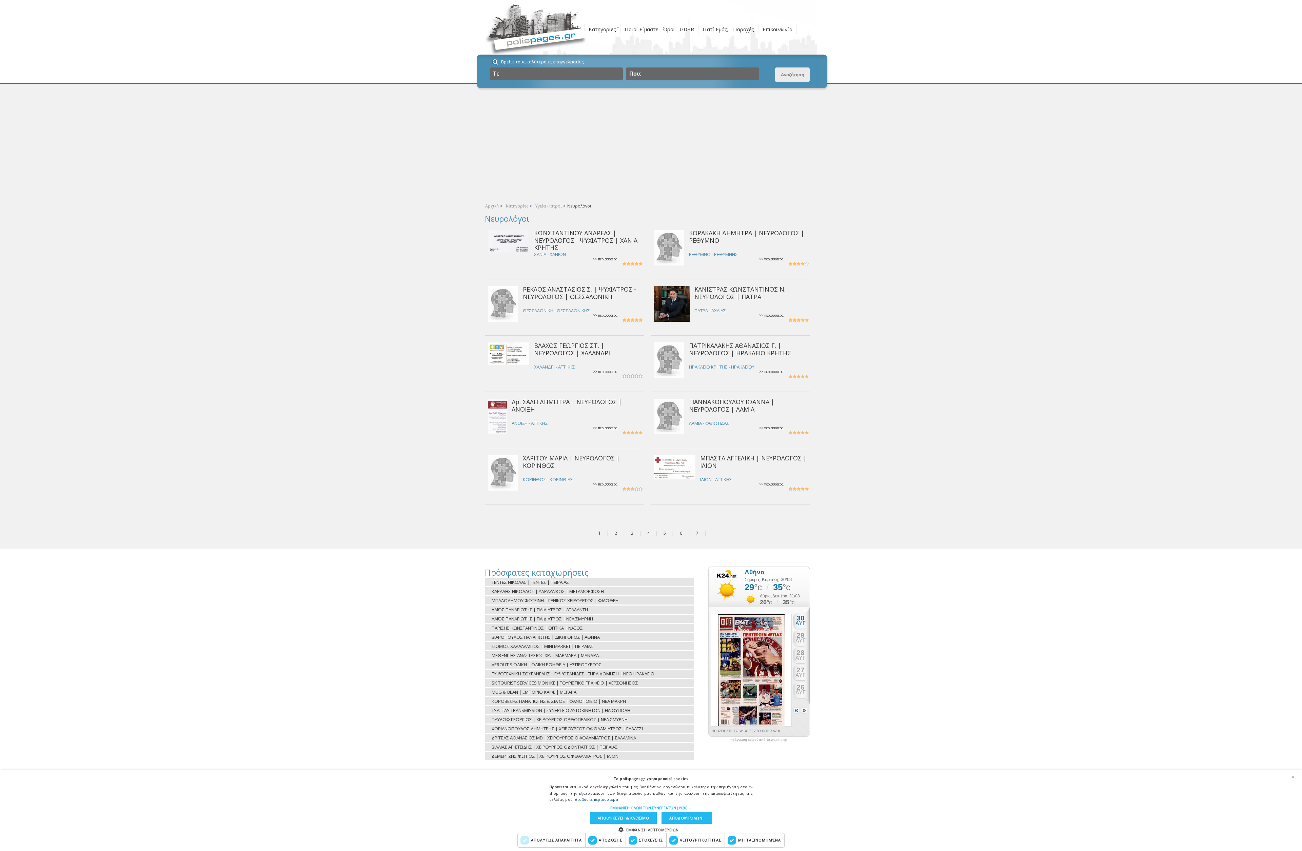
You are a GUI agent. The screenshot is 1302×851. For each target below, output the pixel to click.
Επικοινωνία (777, 29)
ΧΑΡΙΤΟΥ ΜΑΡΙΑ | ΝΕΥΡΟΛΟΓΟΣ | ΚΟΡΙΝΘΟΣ (571, 461)
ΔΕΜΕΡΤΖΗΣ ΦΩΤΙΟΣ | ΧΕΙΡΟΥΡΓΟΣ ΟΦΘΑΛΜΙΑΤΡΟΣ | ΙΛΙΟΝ (555, 756)
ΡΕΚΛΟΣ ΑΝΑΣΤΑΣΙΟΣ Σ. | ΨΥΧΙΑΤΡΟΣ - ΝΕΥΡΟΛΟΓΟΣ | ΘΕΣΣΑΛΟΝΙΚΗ (579, 292)
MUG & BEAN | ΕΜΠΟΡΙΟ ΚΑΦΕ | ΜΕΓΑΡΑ (534, 692)
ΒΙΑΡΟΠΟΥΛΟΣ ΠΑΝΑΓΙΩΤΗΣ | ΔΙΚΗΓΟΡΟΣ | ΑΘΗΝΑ (546, 637)
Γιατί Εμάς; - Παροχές (728, 29)
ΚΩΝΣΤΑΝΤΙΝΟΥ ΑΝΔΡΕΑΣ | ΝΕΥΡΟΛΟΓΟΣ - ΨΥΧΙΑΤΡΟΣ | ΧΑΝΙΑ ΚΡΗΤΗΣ (585, 240)
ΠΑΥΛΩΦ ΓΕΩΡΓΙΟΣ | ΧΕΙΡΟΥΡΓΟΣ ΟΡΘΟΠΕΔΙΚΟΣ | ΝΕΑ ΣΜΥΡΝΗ (560, 719)
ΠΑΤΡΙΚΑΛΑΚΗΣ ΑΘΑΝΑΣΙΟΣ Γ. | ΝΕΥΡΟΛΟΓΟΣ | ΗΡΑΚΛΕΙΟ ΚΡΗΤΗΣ (740, 349)
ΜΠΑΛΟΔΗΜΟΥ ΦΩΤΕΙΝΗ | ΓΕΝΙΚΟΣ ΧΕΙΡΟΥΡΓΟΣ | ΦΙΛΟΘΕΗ (555, 600)
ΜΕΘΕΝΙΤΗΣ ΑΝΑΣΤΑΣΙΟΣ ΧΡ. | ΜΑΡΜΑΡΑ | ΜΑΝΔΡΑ (545, 655)
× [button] (1293, 777)
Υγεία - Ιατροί (548, 206)
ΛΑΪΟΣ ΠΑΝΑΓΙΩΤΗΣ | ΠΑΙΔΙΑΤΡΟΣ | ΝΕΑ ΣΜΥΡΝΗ (542, 619)
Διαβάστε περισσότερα (596, 799)
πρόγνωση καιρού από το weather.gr (758, 739)
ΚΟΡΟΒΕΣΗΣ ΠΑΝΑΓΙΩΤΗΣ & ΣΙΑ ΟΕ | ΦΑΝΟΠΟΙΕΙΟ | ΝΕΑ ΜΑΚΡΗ (559, 701)
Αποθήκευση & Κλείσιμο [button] (623, 817)
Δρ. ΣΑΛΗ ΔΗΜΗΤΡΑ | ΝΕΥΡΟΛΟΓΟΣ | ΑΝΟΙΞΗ (567, 405)
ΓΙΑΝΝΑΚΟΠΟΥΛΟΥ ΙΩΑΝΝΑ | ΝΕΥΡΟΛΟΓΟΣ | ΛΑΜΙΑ (731, 405)
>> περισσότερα (605, 259)
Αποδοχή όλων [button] (685, 817)
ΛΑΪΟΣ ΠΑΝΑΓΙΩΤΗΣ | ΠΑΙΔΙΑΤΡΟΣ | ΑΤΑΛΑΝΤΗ (540, 610)
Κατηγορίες (602, 29)
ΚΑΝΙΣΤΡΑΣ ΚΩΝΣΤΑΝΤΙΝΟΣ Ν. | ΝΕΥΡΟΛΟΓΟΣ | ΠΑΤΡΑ (742, 292)
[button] (651, 807)
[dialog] (651, 810)
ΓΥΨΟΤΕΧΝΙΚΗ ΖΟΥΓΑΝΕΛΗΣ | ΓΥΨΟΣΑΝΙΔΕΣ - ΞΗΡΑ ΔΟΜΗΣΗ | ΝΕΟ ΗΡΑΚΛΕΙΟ (573, 674)
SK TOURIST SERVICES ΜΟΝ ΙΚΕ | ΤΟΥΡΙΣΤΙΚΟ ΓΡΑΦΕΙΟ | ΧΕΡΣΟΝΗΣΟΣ (565, 683)
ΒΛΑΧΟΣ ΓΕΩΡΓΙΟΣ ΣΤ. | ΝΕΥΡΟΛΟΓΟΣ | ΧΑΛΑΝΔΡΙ (572, 349)
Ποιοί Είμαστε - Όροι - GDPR (659, 29)
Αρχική (492, 206)
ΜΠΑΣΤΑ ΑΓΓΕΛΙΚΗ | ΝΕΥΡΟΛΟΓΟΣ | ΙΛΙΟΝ (753, 461)
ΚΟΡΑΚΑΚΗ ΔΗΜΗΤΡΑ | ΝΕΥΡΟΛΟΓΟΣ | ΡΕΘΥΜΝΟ (746, 236)
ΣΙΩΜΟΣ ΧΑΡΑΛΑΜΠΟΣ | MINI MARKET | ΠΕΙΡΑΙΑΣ (542, 646)
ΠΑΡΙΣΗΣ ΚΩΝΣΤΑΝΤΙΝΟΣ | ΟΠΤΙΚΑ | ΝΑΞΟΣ (537, 628)
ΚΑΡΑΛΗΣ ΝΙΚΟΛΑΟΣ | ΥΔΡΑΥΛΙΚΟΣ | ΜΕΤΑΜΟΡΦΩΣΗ (548, 591)
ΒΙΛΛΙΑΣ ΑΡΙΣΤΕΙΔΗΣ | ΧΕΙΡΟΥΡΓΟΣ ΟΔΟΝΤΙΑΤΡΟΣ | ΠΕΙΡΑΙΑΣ (555, 747)
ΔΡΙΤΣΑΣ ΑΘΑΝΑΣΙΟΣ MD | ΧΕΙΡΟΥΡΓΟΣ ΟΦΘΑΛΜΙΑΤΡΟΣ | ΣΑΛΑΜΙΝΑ (564, 738)
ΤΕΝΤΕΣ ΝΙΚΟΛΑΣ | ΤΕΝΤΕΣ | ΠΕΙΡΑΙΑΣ (530, 582)
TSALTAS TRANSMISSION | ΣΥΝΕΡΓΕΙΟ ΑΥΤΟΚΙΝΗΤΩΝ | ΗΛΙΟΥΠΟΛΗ (561, 710)
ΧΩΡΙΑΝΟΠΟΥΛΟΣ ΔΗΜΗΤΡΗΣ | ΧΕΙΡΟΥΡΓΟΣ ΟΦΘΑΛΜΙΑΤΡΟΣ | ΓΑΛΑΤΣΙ (567, 729)
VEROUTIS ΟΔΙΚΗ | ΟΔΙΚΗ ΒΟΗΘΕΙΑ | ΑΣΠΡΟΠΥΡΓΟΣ (546, 664)
